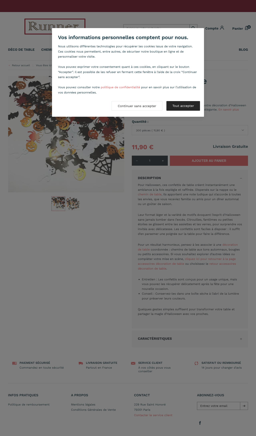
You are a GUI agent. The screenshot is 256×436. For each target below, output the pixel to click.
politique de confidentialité (120, 87)
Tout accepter (183, 106)
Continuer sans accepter (137, 106)
